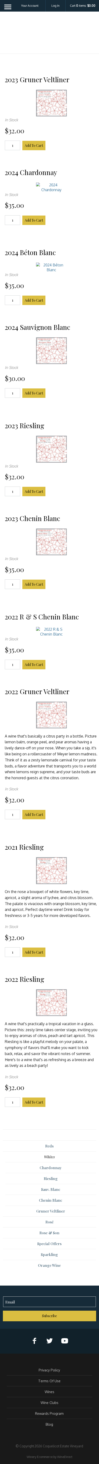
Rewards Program (49, 1413)
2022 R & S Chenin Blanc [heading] (42, 616)
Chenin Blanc (50, 1200)
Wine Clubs (49, 1402)
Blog (49, 1424)
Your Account (29, 5)
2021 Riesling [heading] (24, 846)
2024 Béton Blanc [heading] (30, 252)
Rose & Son (49, 1232)
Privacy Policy (49, 1370)
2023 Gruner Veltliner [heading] (37, 79)
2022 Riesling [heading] (24, 979)
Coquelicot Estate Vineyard (49, 34)
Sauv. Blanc (50, 1189)
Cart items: (82, 5)
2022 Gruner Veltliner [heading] (37, 691)
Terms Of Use (49, 1381)
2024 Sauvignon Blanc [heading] (37, 327)
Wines (49, 1391)
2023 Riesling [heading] (24, 425)
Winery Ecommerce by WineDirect (49, 1457)
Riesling (51, 1178)
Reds (49, 1145)
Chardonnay (51, 1167)
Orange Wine (49, 1265)
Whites (49, 1156)
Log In (55, 5)
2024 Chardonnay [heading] (31, 172)
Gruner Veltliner (50, 1210)
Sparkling (49, 1254)
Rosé (49, 1221)
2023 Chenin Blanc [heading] (32, 518)
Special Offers (49, 1243)
